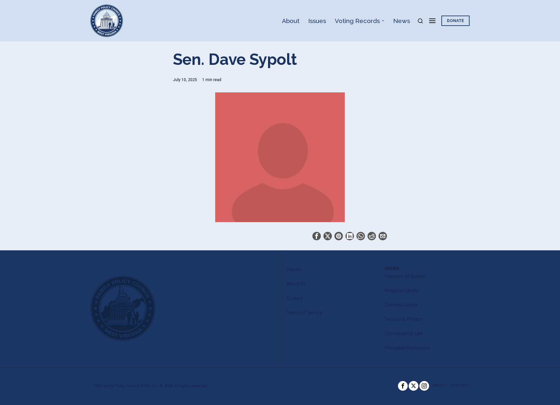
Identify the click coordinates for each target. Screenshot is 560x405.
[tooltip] (316, 236)
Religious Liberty (401, 290)
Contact (294, 298)
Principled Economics (407, 348)
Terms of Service (304, 313)
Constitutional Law (404, 333)
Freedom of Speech (405, 276)
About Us (296, 284)
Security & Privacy (403, 319)
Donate (293, 269)
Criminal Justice (401, 305)
